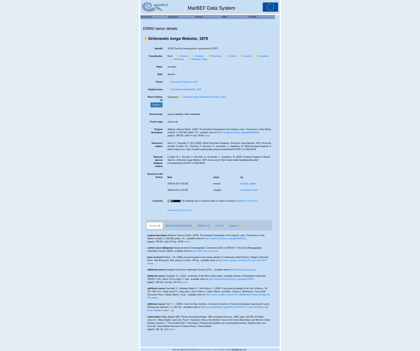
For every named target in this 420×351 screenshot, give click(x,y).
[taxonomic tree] (174, 210)
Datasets (199, 17)
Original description (157, 131)
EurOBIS (253, 17)
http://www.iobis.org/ (201, 251)
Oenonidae (263, 56)
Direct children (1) (155, 98)
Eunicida (247, 56)
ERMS (224, 17)
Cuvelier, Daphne (249, 183)
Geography (173, 17)
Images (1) (234, 225)
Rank (160, 74)
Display (155, 105)
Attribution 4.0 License (246, 201)
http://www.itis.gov (240, 269)
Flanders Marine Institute (209, 350)
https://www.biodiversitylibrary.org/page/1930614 (231, 279)
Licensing (158, 201)
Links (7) (219, 225)
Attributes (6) (203, 225)
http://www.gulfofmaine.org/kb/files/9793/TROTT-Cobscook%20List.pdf (234, 307)
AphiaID (159, 48)
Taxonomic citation (157, 144)
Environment (156, 114)
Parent (159, 82)
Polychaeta (215, 56)
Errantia (232, 56)
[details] (207, 136)
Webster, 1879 (186, 89)
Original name (155, 89)
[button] (145, 38)
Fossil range (156, 122)
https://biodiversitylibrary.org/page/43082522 (238, 132)
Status (159, 67)
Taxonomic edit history (155, 175)
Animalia (184, 56)
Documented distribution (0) (179, 225)
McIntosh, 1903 (204, 97)
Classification (156, 56)
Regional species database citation (158, 161)
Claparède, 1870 (184, 82)
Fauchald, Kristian (249, 190)
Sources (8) (154, 225)
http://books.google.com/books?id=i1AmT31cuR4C (242, 260)
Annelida (199, 56)
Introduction (146, 17)
